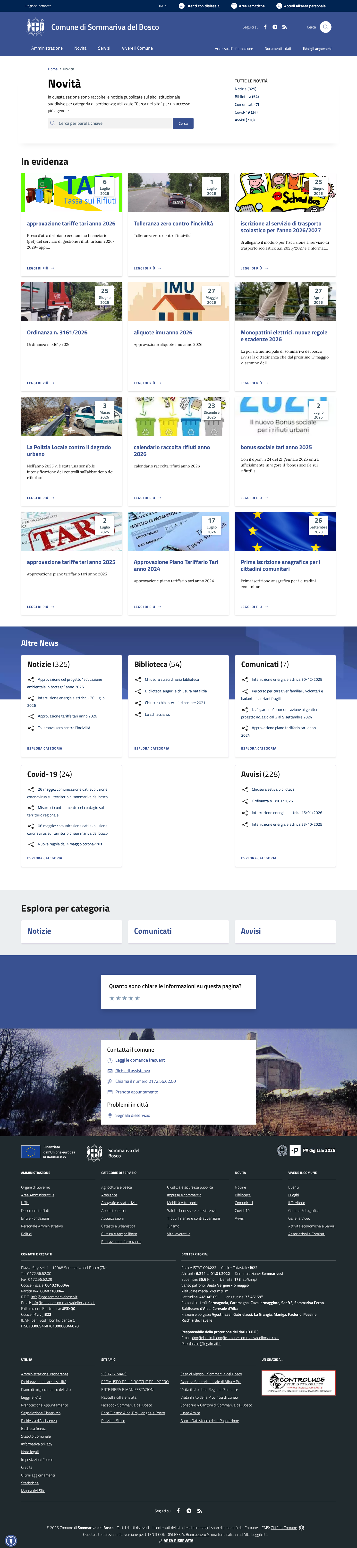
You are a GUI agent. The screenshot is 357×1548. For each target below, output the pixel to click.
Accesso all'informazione (234, 48)
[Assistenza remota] (301, 1527)
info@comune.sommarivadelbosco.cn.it (63, 1303)
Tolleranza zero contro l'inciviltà (173, 223)
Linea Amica (190, 1413)
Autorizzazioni (112, 1218)
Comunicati (244, 1203)
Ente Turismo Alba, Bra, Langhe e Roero (133, 1413)
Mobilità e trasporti (182, 1203)
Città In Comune (284, 1527)
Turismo (173, 1226)
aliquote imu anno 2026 (163, 332)
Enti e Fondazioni (35, 1218)
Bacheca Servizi (33, 1428)
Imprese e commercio (184, 1195)
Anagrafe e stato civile (119, 1203)
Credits (26, 1467)
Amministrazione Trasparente (44, 1374)
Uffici (25, 1203)
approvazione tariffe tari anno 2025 (71, 561)
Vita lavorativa (178, 1234)
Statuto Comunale (36, 1436)
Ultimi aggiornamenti (38, 1475)
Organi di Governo (35, 1187)
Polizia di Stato (113, 1420)
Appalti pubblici (113, 1210)
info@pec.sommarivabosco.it (54, 1297)
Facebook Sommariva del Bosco (126, 1405)
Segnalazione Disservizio (40, 1413)
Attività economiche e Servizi (311, 1226)
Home (53, 69)
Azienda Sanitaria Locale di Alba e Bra (210, 1382)
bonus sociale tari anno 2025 (276, 447)
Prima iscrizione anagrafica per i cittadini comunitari (280, 565)
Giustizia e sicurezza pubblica (190, 1187)
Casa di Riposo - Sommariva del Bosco (211, 1374)
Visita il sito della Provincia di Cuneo (209, 1397)
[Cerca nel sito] (326, 27)
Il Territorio (296, 1203)
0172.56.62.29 (40, 1279)
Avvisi (239, 1218)
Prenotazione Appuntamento (44, 1405)
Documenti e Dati (35, 1210)
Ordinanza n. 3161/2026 (57, 332)
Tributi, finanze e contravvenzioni (193, 1218)
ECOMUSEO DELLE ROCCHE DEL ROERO (135, 1382)
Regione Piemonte (38, 5)
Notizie (240, 1187)
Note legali (30, 1452)
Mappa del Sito (33, 1491)
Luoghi (293, 1195)
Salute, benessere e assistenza (192, 1210)
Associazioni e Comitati (306, 1234)
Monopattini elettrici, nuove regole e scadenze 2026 (284, 335)
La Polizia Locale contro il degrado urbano (69, 450)
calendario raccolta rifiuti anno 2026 (172, 450)
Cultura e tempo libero (119, 1234)
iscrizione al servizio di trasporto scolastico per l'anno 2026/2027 (281, 226)
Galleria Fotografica (303, 1210)
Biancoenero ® (197, 1534)
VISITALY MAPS (114, 1374)
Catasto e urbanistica (118, 1226)
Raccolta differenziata (118, 1397)
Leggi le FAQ (31, 1397)
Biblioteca (243, 1195)
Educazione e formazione (121, 1241)
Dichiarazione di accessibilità (43, 1382)
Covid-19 (242, 1210)
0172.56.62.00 (39, 1273)
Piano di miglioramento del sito (46, 1389)
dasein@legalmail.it (205, 1343)
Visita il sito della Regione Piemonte (209, 1389)
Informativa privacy (36, 1444)
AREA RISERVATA (178, 1540)
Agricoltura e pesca (116, 1187)
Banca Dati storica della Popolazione (209, 1420)
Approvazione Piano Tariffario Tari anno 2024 (176, 565)
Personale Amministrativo (42, 1226)
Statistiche (30, 1483)
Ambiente (109, 1195)
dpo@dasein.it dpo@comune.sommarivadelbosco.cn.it (235, 1338)
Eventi (293, 1187)
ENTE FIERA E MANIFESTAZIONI (127, 1389)
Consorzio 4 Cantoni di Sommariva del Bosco (216, 1405)
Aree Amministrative (37, 1195)
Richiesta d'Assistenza (39, 1420)
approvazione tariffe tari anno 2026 (71, 223)
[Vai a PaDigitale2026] (306, 1150)
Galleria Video (299, 1218)
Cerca (183, 123)
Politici (26, 1234)
